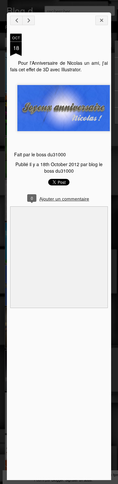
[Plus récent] (16, 20)
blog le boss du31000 (73, 167)
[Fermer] (101, 20)
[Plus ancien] (28, 20)
